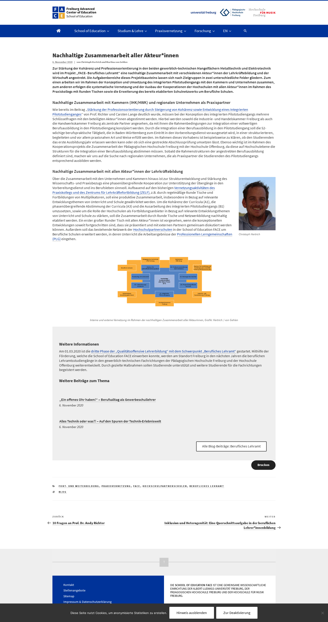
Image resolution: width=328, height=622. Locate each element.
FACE (136, 486)
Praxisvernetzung (169, 30)
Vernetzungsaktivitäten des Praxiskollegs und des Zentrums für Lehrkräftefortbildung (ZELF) (133, 190)
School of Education (90, 30)
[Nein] (322, 613)
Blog (63, 491)
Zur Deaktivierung (236, 612)
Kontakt (68, 585)
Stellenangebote (74, 590)
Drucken (263, 465)
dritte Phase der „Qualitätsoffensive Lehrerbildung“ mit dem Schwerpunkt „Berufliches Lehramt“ (163, 351)
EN (225, 30)
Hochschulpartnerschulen (152, 229)
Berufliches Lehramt (206, 486)
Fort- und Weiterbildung (79, 486)
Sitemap (68, 596)
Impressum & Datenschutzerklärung (87, 602)
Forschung (203, 30)
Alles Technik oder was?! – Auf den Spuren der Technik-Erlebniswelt (110, 421)
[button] (243, 30)
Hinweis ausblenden (191, 612)
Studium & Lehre (130, 30)
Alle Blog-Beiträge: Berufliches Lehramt (231, 446)
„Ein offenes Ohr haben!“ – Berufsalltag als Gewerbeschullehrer (107, 399)
